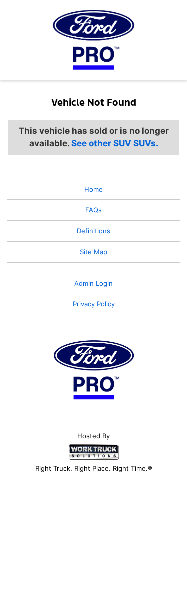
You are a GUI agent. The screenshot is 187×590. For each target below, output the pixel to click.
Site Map (93, 252)
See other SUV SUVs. (114, 143)
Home (93, 189)
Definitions (93, 231)
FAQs (93, 210)
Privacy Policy (94, 304)
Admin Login (93, 283)
